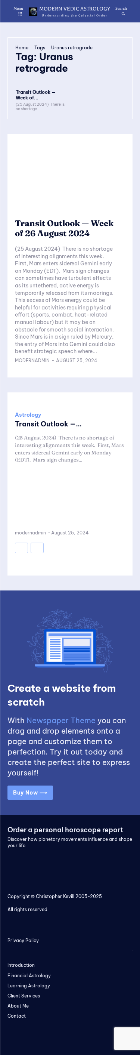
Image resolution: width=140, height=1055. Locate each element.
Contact (16, 1016)
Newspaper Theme (61, 720)
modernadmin (32, 360)
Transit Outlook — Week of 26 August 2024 (64, 228)
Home (21, 47)
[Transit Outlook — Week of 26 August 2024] (42, 78)
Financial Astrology (29, 975)
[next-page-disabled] (37, 548)
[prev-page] (21, 548)
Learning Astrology (28, 985)
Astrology (28, 414)
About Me (18, 1006)
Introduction (21, 965)
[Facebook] (119, 861)
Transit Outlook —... (48, 424)
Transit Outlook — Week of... (35, 94)
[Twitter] (109, 861)
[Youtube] (129, 861)
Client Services (23, 996)
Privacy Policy (23, 940)
